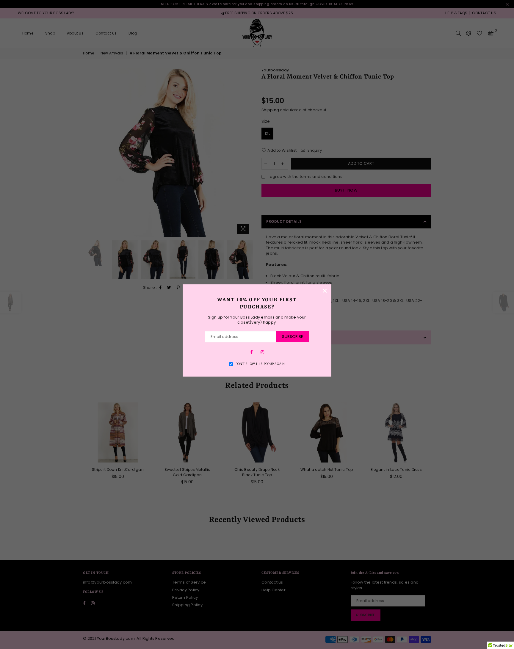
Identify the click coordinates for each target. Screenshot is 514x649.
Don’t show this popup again (260, 364)
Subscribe (292, 336)
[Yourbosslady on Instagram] (262, 352)
